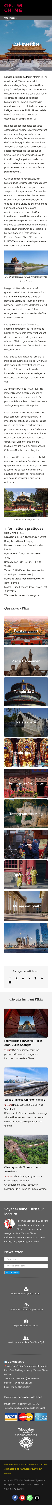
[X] (16, 978)
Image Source (33, 519)
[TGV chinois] (26, 1068)
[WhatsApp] (29, 978)
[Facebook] (10, 978)
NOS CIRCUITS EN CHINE (29, 1465)
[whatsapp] (30, 1498)
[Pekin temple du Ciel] (26, 1009)
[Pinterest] (42, 978)
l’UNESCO (9, 241)
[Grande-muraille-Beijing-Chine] (26, 1136)
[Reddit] (23, 978)
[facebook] (15, 1498)
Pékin (29, 76)
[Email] (10, 982)
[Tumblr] (35, 978)
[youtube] (22, 1498)
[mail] (37, 1498)
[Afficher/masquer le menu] (45, 8)
